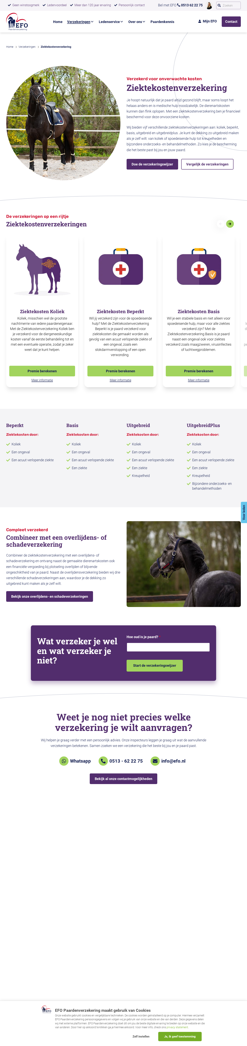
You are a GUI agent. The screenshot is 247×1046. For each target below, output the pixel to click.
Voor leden (244, 512)
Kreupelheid (141, 476)
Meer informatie (42, 380)
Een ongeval (21, 452)
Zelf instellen (141, 1036)
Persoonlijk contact (132, 5)
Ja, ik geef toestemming (180, 1036)
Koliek (16, 444)
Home (58, 22)
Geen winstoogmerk (25, 5)
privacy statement (177, 1027)
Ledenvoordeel (57, 5)
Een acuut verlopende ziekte (33, 460)
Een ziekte (79, 468)
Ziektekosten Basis (199, 311)
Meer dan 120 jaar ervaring (92, 5)
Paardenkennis (162, 22)
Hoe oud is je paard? (144, 637)
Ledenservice (109, 22)
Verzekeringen (78, 22)
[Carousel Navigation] (228, 224)
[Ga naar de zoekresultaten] (219, 5)
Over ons (135, 22)
